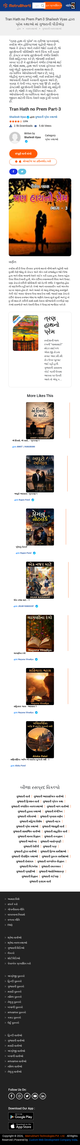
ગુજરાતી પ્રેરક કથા (53, 801)
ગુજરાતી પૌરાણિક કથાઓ (25, 856)
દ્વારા (14, 447)
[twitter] (27, 1096)
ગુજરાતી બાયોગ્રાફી (50, 841)
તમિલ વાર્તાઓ (15, 1066)
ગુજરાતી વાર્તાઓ (16, 1040)
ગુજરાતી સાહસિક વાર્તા (55, 831)
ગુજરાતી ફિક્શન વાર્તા (28, 801)
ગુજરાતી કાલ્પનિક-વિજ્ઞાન (50, 861)
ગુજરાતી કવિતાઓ (26, 816)
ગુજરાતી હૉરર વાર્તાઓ (25, 851)
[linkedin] (43, 1096)
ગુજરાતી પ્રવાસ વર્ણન (51, 816)
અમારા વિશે (14, 899)
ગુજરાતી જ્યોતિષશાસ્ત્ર (51, 871)
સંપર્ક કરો (13, 904)
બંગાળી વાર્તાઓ (15, 1056)
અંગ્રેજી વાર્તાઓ (16, 1050)
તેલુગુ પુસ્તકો (14, 1002)
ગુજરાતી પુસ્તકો (16, 986)
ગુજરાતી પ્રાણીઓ (25, 871)
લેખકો (11, 953)
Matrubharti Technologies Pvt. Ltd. (45, 1135)
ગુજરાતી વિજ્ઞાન (30, 876)
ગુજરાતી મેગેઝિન (54, 811)
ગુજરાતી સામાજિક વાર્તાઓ (26, 831)
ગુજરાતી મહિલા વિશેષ (31, 821)
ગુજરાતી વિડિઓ (16, 947)
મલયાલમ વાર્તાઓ (17, 1061)
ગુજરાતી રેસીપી (31, 846)
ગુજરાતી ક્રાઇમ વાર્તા (40, 881)
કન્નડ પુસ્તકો (14, 1017)
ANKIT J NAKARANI (26, 447)
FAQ (10, 924)
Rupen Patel (25, 500)
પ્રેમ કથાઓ (51, 139)
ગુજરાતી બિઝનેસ (29, 866)
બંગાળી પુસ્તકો (15, 1007)
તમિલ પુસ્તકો (15, 996)
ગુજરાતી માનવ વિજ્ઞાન (29, 836)
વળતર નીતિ (14, 919)
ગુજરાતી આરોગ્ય (28, 841)
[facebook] (11, 1096)
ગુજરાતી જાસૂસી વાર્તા (53, 826)
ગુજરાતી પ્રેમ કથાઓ (46, 116)
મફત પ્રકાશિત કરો (53, 5)
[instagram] (19, 1096)
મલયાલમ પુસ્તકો (17, 1012)
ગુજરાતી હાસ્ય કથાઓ (29, 811)
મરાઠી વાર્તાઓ (15, 1045)
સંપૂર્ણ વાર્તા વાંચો (23, 153)
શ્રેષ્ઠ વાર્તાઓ (15, 937)
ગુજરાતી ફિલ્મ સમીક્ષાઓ (53, 851)
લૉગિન (69, 6)
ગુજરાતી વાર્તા (23, 796)
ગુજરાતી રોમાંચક (24, 861)
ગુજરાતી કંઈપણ (49, 876)
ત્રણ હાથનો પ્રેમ (51, 325)
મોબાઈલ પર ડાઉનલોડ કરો (36, 161)
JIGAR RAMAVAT (26, 606)
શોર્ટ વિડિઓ (14, 958)
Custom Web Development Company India (53, 1139)
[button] (42, 6)
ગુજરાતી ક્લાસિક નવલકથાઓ (27, 806)
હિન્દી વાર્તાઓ (15, 1035)
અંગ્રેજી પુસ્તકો (16, 976)
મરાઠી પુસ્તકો (15, 991)
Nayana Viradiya (26, 659)
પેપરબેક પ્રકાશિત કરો (19, 963)
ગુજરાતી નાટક (53, 821)
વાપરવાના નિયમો (17, 914)
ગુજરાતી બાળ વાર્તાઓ (58, 806)
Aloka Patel (20, 766)
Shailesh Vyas (18, 116)
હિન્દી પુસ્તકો (15, 981)
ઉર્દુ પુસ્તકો (13, 1022)
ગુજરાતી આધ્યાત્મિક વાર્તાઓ (49, 796)
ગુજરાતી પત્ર (50, 846)
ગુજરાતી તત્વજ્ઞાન (53, 836)
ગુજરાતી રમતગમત (51, 866)
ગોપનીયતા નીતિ (16, 909)
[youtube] (35, 1096)
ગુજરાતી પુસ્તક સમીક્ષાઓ (55, 856)
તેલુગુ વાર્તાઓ (15, 1071)
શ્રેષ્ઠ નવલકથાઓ (17, 942)
